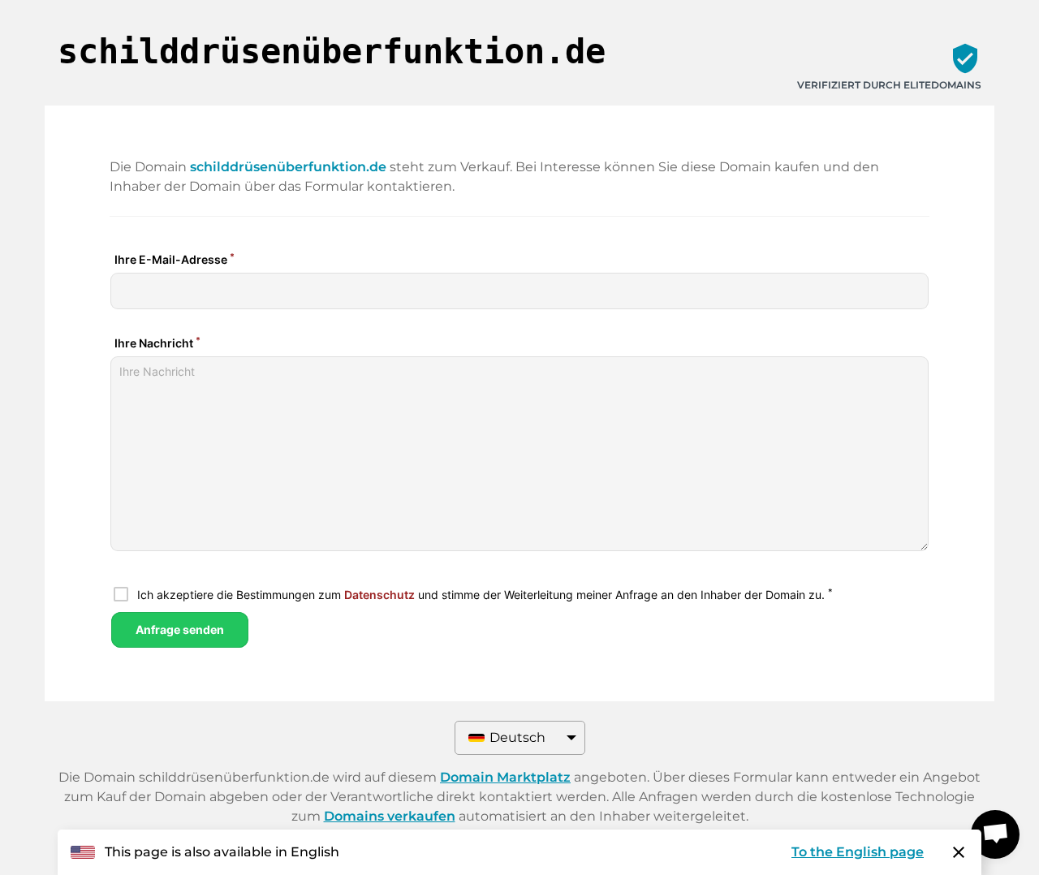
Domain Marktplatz (505, 777)
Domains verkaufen (389, 816)
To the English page (857, 852)
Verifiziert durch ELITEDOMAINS (889, 85)
